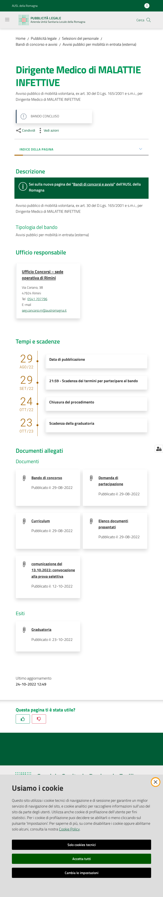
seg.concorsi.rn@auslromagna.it (44, 310)
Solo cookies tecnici (81, 844)
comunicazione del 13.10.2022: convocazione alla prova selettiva (53, 570)
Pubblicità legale (44, 38)
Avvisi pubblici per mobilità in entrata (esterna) (99, 44)
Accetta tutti (81, 858)
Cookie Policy (69, 829)
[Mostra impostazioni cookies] (159, 449)
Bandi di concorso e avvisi (36, 44)
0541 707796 (37, 298)
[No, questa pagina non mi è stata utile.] (39, 719)
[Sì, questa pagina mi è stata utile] (23, 719)
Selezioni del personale (80, 38)
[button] (148, 20)
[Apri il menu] (7, 19)
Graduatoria (41, 629)
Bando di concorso (46, 478)
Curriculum (40, 521)
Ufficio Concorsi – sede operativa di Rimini (42, 274)
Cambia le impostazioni (81, 872)
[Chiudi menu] (147, 8)
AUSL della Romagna (25, 5)
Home (20, 38)
